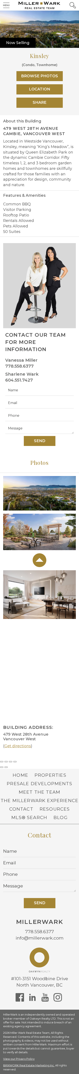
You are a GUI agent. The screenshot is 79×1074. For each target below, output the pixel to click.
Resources (55, 809)
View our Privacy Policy (19, 1058)
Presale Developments (39, 783)
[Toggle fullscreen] (10, 761)
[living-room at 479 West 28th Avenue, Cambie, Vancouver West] (39, 596)
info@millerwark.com (39, 938)
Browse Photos (39, 76)
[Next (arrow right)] (6, 767)
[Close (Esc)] (1, 761)
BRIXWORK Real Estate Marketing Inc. (29, 1065)
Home (20, 775)
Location (39, 89)
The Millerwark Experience (39, 800)
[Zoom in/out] (15, 761)
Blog (61, 817)
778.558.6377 (19, 366)
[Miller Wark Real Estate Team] (39, 5)
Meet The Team (39, 792)
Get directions (17, 746)
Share (39, 102)
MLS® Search (29, 817)
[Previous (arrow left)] (1, 767)
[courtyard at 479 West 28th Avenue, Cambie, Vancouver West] (39, 533)
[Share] (6, 761)
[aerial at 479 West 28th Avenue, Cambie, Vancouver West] (39, 494)
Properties (50, 775)
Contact (21, 809)
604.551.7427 (19, 380)
